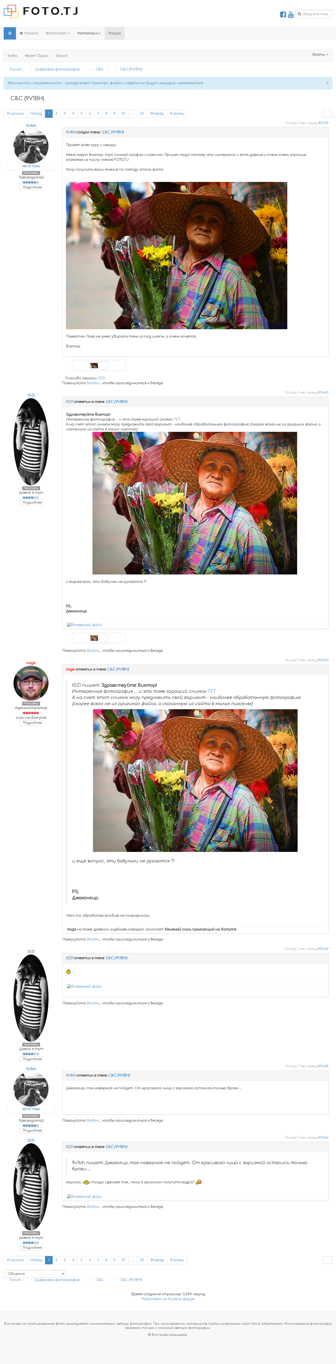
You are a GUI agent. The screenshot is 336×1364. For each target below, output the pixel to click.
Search (62, 56)
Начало (31, 33)
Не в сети (31, 173)
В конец (177, 113)
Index (12, 56)
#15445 (323, 1066)
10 (123, 113)
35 (142, 113)
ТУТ (177, 419)
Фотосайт (57, 33)
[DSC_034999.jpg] (194, 503)
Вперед (157, 113)
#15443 (323, 660)
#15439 (323, 123)
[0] (84, 625)
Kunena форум (181, 1299)
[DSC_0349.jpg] (176, 255)
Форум (114, 33)
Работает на (154, 1299)
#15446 (323, 1137)
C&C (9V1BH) (113, 132)
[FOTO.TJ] (40, 11)
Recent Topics (37, 56)
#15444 (323, 949)
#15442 (323, 392)
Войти (93, 383)
